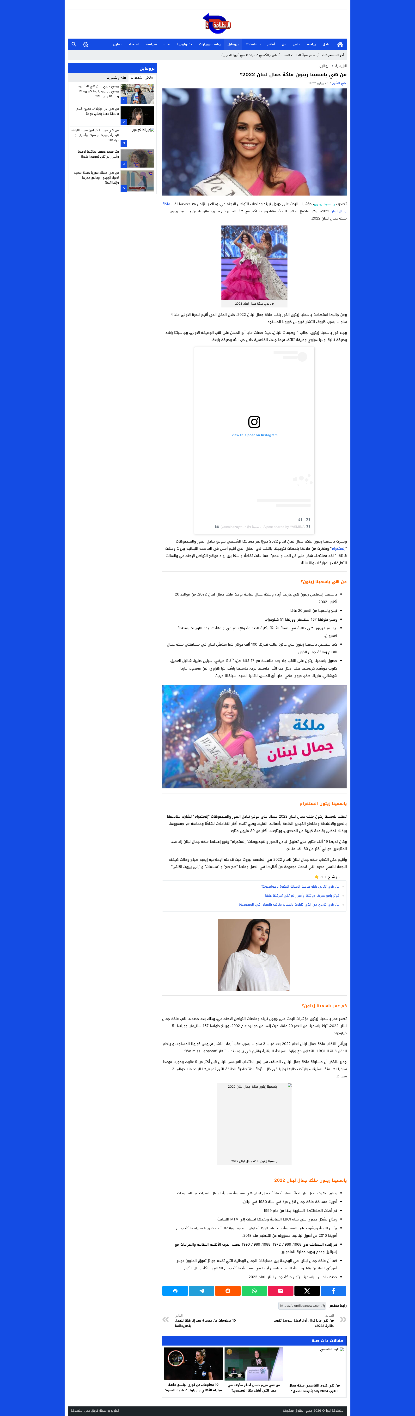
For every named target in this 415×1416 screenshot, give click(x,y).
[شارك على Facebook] (333, 1291)
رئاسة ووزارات (210, 44)
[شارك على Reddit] (227, 1291)
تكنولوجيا (184, 44)
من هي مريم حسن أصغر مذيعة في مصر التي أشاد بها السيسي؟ (254, 1387)
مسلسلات (253, 44)
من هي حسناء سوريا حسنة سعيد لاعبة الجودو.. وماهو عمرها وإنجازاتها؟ (96, 177)
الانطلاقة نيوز (335, 1411)
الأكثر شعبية (116, 78)
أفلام (271, 44)
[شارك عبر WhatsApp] (254, 1291)
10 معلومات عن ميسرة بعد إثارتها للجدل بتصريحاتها (205, 1321)
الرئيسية (340, 44)
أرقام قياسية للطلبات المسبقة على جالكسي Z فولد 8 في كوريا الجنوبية (270, 55)
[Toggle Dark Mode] (86, 44)
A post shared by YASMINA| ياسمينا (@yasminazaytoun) (262, 527)
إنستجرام (338, 548)
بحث (74, 44)
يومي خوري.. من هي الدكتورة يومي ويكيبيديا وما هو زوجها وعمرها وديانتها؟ (98, 91)
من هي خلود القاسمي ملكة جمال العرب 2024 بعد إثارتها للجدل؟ (314, 1388)
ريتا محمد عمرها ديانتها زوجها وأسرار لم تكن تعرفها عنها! (98, 154)
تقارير (117, 44)
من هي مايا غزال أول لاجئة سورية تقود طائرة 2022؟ (304, 1321)
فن (284, 44)
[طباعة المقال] (175, 1291)
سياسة (151, 44)
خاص (296, 44)
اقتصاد (133, 44)
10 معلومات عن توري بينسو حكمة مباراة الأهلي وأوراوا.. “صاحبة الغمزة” (193, 1387)
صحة (167, 44)
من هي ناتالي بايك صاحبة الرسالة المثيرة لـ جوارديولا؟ (300, 886)
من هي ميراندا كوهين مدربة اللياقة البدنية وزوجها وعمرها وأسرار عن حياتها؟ (95, 135)
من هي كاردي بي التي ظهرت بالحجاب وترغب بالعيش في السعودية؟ (288, 904)
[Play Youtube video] (161, 684)
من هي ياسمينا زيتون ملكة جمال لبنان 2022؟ (293, 74)
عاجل (326, 44)
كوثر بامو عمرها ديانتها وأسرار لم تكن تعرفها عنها (302, 895)
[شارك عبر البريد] (280, 1291)
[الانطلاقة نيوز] (207, 25)
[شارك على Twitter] (307, 1291)
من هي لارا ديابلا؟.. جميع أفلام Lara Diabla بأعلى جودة (97, 111)
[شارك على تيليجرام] (201, 1291)
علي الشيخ (339, 83)
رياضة (311, 44)
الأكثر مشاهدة (142, 78)
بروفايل (233, 44)
